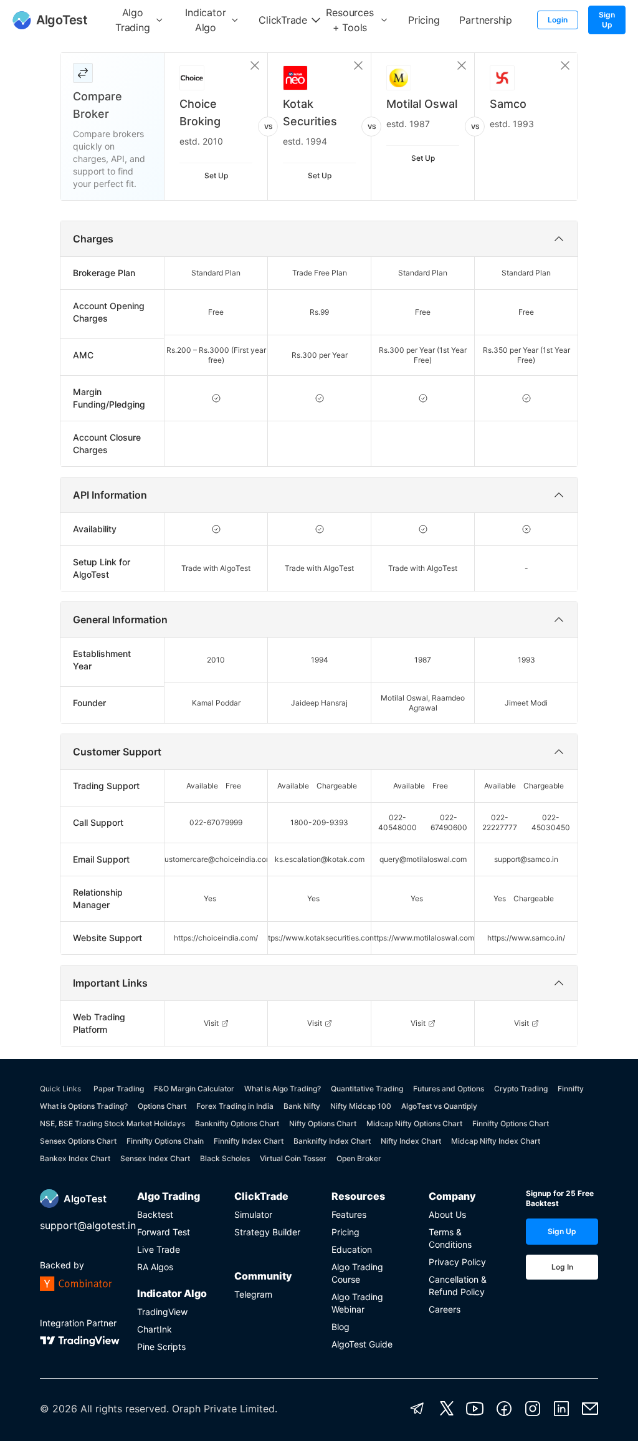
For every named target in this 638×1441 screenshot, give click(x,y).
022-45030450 (550, 822)
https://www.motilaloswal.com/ (423, 937)
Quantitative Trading (367, 1088)
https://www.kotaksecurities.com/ (319, 937)
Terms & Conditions (450, 1238)
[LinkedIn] (561, 1408)
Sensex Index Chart (155, 1158)
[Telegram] (417, 1408)
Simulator (253, 1214)
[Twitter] (447, 1408)
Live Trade (158, 1249)
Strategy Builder (267, 1232)
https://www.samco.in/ (526, 937)
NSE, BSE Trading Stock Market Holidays (112, 1123)
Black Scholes (225, 1158)
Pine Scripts (161, 1346)
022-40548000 (397, 822)
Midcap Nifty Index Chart (495, 1141)
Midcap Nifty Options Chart (414, 1123)
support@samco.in (526, 859)
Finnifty (571, 1088)
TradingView (162, 1311)
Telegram (253, 1294)
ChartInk (154, 1329)
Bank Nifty (301, 1106)
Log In (562, 1266)
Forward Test (163, 1232)
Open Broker (358, 1158)
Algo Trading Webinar (357, 1302)
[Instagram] (533, 1408)
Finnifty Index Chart (248, 1141)
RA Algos (155, 1266)
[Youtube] (474, 1408)
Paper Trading (118, 1088)
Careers (444, 1309)
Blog (340, 1326)
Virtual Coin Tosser (293, 1158)
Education (351, 1249)
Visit (211, 1023)
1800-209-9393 (319, 822)
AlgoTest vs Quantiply (439, 1106)
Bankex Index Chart (75, 1158)
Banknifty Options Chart (237, 1123)
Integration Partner (78, 1323)
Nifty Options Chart (322, 1123)
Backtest (155, 1214)
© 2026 (58, 1408)
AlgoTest (85, 1198)
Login (558, 19)
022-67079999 (215, 822)
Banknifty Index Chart (332, 1141)
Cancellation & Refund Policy (458, 1285)
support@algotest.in (88, 1225)
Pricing (345, 1232)
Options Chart (162, 1106)
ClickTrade (261, 1196)
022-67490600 (449, 822)
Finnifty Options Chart (510, 1123)
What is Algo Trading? (282, 1088)
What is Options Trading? (84, 1106)
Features (348, 1214)
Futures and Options (448, 1088)
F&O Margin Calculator (194, 1088)
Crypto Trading (521, 1088)
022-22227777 (499, 822)
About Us (447, 1214)
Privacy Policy (457, 1262)
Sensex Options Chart (78, 1141)
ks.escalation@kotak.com (319, 859)
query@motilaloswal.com (423, 859)
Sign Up (607, 19)
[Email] (590, 1408)
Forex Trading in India (235, 1106)
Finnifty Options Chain (165, 1141)
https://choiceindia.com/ (216, 937)
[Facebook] (504, 1408)
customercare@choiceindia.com (216, 859)
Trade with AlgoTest (215, 568)
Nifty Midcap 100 (360, 1106)
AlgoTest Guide (362, 1344)
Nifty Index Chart (411, 1141)
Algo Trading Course (357, 1273)
